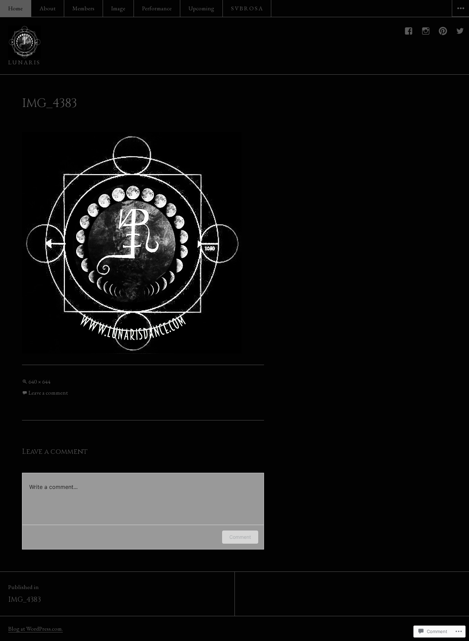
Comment (240, 537)
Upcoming (201, 8)
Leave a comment (48, 392)
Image (118, 8)
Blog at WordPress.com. (35, 628)
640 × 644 (39, 381)
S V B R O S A (247, 8)
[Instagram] (426, 30)
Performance (157, 8)
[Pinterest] (443, 30)
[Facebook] (408, 30)
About (47, 8)
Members (83, 8)
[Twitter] (460, 30)
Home (15, 8)
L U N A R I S (23, 62)
